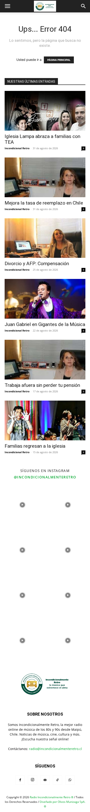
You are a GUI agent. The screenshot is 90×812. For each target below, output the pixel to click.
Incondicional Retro (17, 148)
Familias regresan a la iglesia (35, 446)
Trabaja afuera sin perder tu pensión (42, 385)
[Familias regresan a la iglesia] (45, 420)
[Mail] (45, 780)
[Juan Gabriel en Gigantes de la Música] (45, 299)
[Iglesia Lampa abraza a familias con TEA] (45, 111)
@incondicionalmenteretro (45, 477)
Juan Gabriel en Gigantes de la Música (45, 324)
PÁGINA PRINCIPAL (58, 60)
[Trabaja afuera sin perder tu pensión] (45, 359)
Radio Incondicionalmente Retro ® (51, 797)
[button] (7, 6)
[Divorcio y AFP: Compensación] (45, 238)
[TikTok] (57, 780)
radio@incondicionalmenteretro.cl (55, 749)
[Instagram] (32, 779)
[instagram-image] (22, 504)
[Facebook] (20, 780)
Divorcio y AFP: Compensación (37, 263)
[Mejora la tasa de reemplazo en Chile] (45, 177)
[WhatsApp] (70, 780)
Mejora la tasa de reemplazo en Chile (44, 203)
